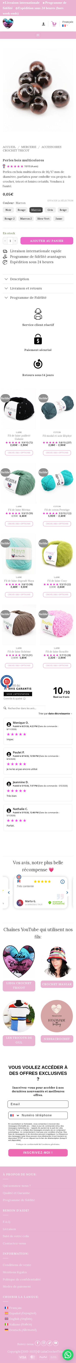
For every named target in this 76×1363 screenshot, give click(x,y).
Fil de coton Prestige (57, 509)
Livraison (9, 1229)
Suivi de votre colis (16, 1236)
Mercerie (28, 147)
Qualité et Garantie (16, 1193)
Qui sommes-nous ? (17, 1186)
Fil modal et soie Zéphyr (57, 435)
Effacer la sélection (60, 200)
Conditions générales (50, 1144)
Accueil (9, 147)
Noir (8, 210)
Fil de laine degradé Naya (19, 580)
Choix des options (19, 452)
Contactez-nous (14, 1243)
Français (67, 21)
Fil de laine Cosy (57, 580)
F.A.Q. (7, 1222)
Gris (50, 210)
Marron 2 (26, 218)
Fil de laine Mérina (19, 509)
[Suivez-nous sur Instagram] (43, 1343)
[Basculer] (6, 279)
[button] (54, 24)
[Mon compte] (43, 24)
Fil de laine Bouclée (57, 651)
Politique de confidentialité (27, 1144)
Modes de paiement (17, 1286)
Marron (36, 210)
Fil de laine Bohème (19, 651)
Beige (63, 210)
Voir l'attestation (18, 694)
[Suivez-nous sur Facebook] (37, 1343)
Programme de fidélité (19, 1200)
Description (19, 279)
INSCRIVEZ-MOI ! (38, 1152)
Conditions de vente (17, 1265)
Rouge (22, 210)
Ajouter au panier (47, 241)
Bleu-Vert (43, 218)
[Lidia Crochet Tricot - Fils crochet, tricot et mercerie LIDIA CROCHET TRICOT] (13, 23)
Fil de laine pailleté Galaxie (19, 437)
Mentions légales (15, 1272)
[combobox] (14, 1115)
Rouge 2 (10, 218)
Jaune (59, 218)
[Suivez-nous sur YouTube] (55, 1343)
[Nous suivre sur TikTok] (49, 1343)
